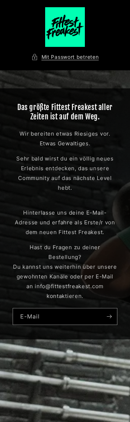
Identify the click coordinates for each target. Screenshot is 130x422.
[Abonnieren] (109, 316)
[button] (65, 56)
